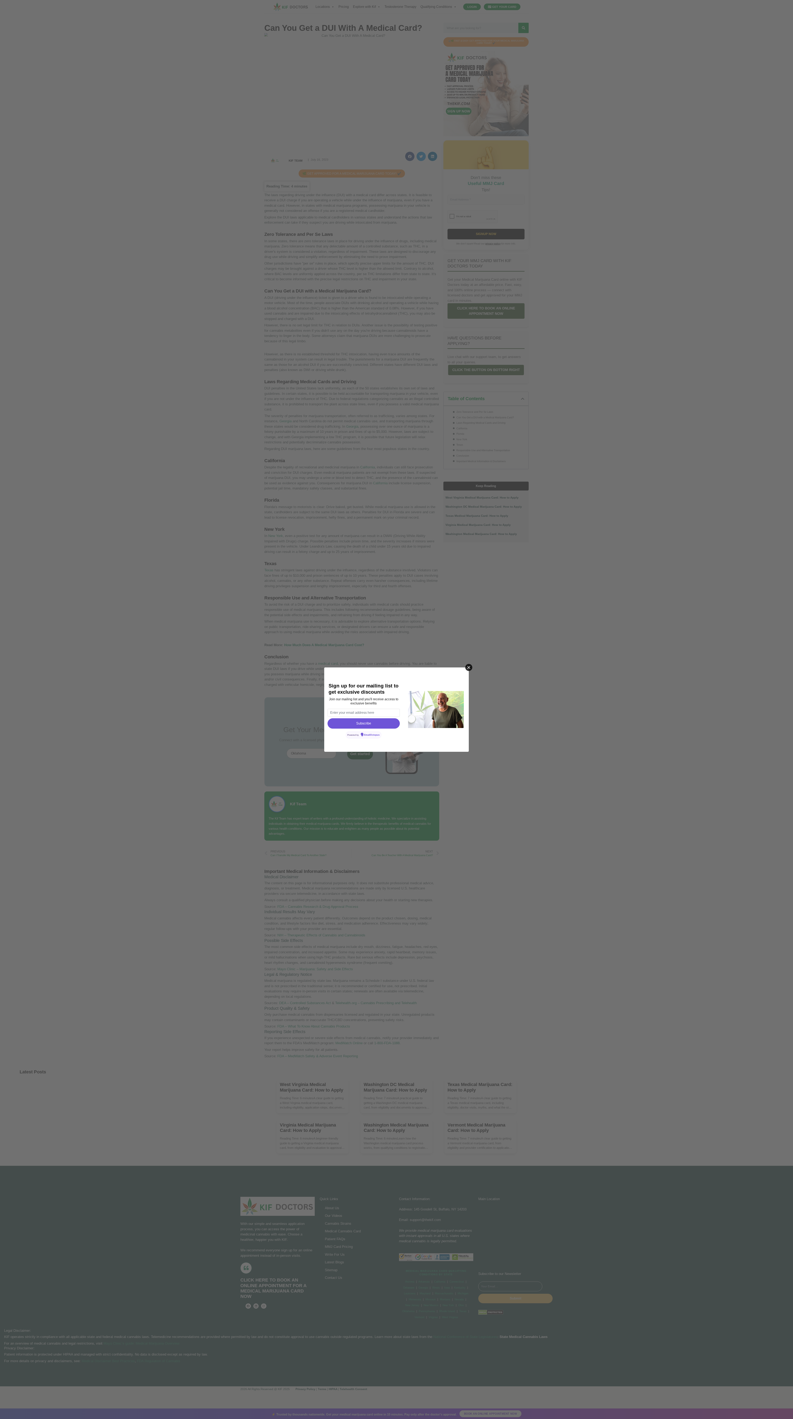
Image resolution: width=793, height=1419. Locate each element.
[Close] (468, 667)
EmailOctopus (372, 735)
